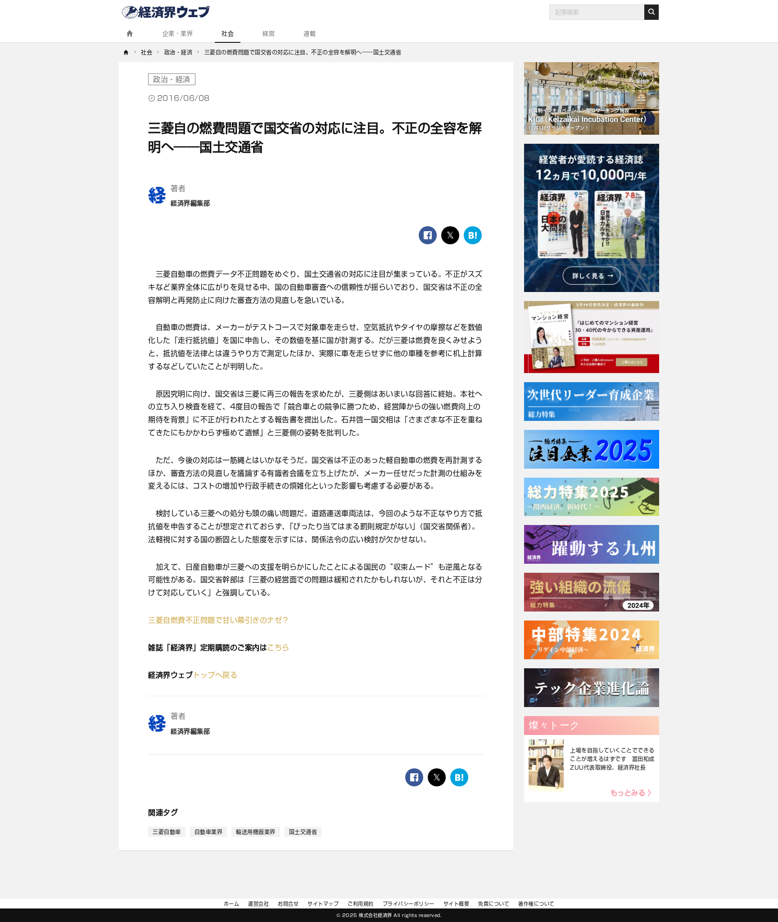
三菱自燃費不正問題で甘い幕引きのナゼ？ (218, 620)
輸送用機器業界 (256, 832)
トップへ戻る (215, 675)
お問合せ (288, 903)
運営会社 (258, 903)
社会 (228, 34)
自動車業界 (208, 832)
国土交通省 (303, 832)
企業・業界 (178, 34)
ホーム (232, 903)
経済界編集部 (190, 203)
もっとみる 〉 (633, 793)
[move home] (126, 52)
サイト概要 (456, 903)
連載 (309, 34)
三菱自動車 (167, 832)
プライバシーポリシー (408, 903)
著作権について (536, 903)
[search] (651, 12)
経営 (268, 34)
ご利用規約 (361, 903)
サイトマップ (323, 903)
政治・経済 (171, 79)
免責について (493, 903)
